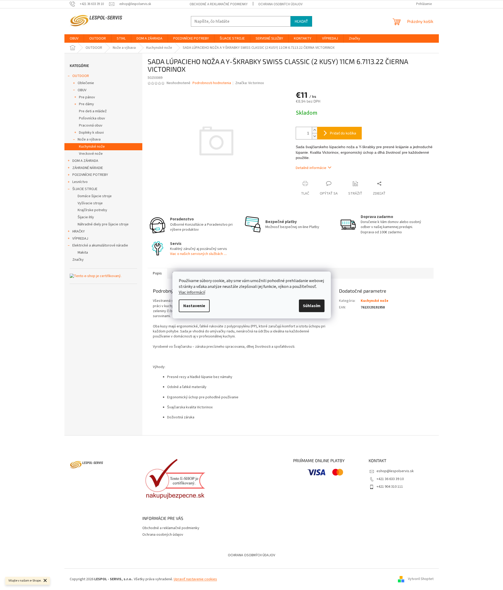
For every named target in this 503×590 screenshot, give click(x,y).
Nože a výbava (89, 139)
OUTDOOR (80, 76)
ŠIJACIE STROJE (84, 189)
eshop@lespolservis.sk (395, 471)
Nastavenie (194, 306)
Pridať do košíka (343, 133)
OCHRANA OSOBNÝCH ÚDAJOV (251, 555)
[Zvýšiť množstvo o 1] (314, 130)
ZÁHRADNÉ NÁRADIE (87, 168)
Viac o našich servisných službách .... (198, 254)
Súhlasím (312, 306)
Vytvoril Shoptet (421, 579)
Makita (83, 252)
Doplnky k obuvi (91, 132)
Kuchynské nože (92, 146)
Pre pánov (87, 97)
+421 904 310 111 (390, 486)
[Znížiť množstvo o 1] (314, 136)
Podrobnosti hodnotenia (211, 83)
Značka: (249, 83)
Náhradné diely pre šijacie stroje (103, 224)
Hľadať (301, 21)
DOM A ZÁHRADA (85, 160)
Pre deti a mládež (93, 111)
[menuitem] (74, 38)
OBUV (82, 90)
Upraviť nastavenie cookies (195, 579)
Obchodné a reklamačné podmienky (219, 4)
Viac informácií (192, 292)
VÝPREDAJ (80, 238)
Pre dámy (86, 104)
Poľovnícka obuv (92, 118)
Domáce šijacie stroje (95, 196)
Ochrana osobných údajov (280, 4)
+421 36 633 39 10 (390, 479)
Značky (78, 259)
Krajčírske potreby (92, 210)
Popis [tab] (157, 273)
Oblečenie (86, 83)
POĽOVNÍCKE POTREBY (90, 174)
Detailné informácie (311, 168)
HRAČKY (78, 231)
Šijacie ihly (86, 217)
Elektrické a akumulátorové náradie (100, 245)
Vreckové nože (91, 153)
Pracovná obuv (90, 125)
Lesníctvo (80, 182)
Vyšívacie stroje (90, 203)
